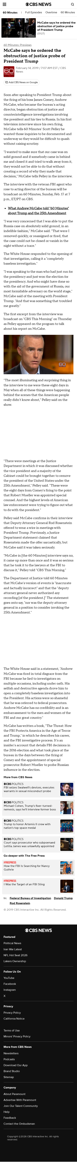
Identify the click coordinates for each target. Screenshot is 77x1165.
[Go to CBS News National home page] (38, 4)
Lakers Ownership (15, 961)
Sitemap (9, 1077)
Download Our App (16, 1065)
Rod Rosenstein (20, 903)
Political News (12, 943)
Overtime (51, 12)
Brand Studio (12, 1071)
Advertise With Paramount (20, 1100)
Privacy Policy (12, 1012)
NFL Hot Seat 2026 (15, 955)
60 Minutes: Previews (18, 45)
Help (6, 1111)
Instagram (10, 989)
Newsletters (11, 1053)
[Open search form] (72, 4)
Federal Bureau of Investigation (30, 898)
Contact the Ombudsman (19, 1123)
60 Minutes (10, 12)
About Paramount (14, 1094)
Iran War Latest (13, 949)
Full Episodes (33, 12)
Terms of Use (12, 1030)
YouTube (9, 978)
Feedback (10, 1117)
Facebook (10, 983)
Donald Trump (63, 898)
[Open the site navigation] (14, 4)
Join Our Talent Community (21, 1106)
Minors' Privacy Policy (17, 1036)
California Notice (14, 1018)
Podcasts (9, 1059)
